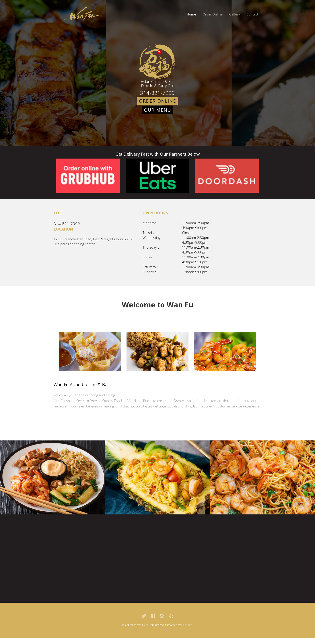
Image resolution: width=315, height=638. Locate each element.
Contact (252, 14)
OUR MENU (157, 110)
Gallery (234, 14)
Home (191, 14)
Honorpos (186, 625)
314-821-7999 (157, 92)
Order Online (213, 14)
